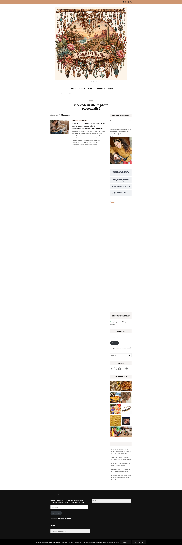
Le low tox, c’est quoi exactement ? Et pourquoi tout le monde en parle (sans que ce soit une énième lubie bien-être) (121, 451)
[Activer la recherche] (131, 2)
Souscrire (114, 343)
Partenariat (100, 88)
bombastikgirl (76, 128)
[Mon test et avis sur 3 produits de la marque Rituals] (115, 432)
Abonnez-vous (56, 513)
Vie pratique (83, 120)
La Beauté (71, 88)
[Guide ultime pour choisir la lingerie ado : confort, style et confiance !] (126, 432)
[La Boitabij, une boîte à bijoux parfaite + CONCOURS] (126, 409)
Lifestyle (110, 88)
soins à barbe (119, 120)
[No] (180, 542)
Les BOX (90, 88)
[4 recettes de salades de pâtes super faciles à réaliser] (115, 420)
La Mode (81, 88)
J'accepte (125, 542)
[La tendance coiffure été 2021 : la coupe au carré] (126, 397)
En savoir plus (139, 542)
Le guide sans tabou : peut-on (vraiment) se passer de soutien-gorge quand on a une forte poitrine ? (121, 477)
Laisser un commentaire (97, 128)
